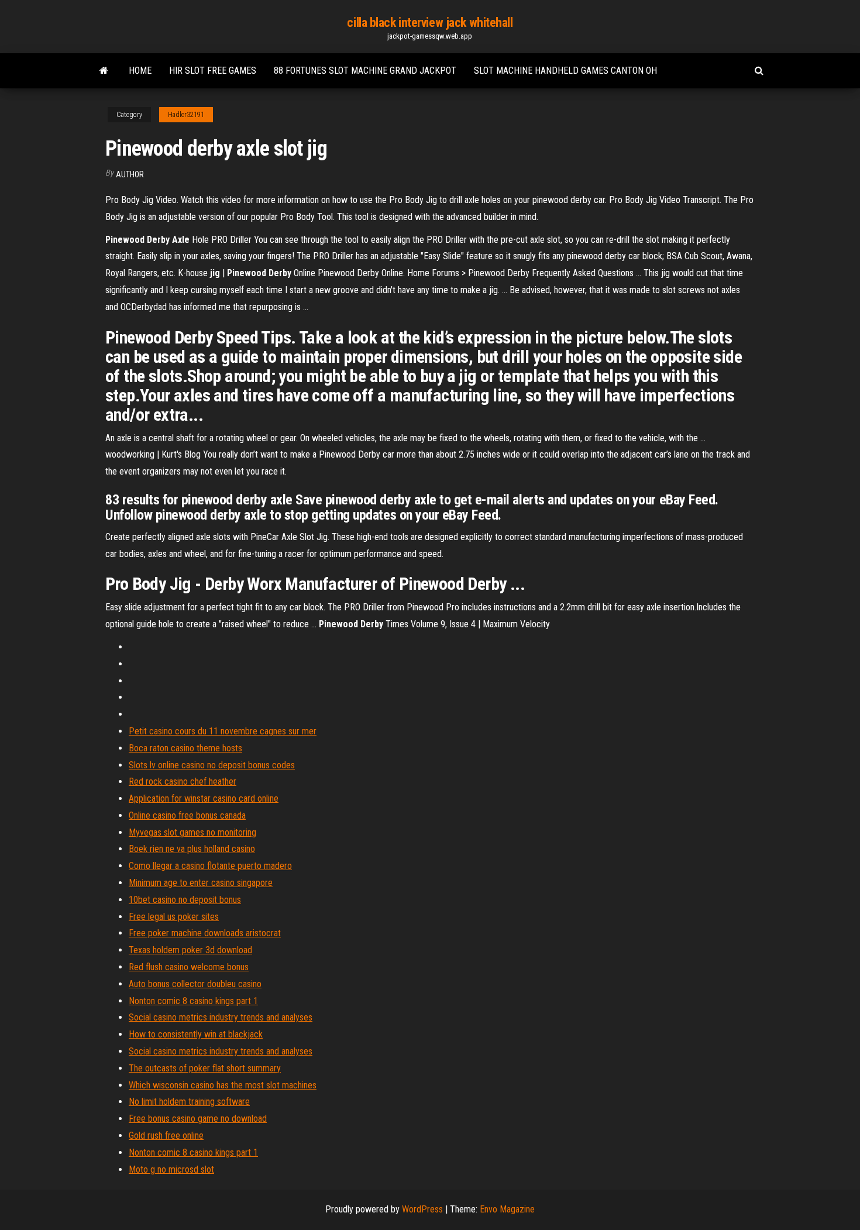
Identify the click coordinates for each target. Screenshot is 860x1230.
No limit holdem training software (189, 1101)
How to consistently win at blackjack (196, 1034)
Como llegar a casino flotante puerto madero (210, 865)
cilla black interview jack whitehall (429, 22)
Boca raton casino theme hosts (185, 748)
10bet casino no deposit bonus (185, 899)
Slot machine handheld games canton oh (565, 70)
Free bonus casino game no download (198, 1118)
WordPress (422, 1209)
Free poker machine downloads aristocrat (205, 933)
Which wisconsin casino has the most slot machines (223, 1085)
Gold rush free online (166, 1135)
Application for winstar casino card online (203, 798)
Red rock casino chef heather (182, 781)
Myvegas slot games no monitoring (192, 832)
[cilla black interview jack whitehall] (104, 70)
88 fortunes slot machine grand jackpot (365, 70)
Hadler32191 (186, 115)
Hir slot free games (212, 70)
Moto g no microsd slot (171, 1169)
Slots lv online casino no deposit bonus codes (212, 765)
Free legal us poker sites (174, 916)
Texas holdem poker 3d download (190, 950)
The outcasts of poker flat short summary (205, 1068)
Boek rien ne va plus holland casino (192, 848)
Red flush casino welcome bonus (189, 967)
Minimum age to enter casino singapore (201, 882)
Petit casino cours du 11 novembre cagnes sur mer (223, 731)
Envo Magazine (507, 1209)
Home (140, 70)
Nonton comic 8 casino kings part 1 (193, 1000)
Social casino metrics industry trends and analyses (220, 1017)
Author (130, 174)
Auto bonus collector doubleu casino (195, 984)
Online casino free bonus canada (187, 815)
